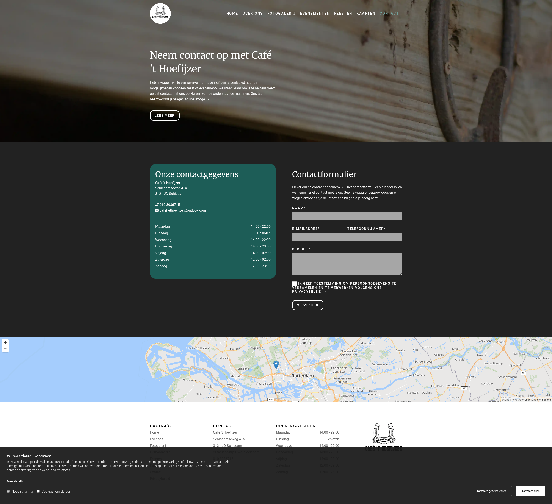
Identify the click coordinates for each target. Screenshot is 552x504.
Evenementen (315, 13)
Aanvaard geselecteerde (491, 491)
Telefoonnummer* (366, 229)
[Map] (276, 369)
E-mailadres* (306, 229)
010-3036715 (170, 205)
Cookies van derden (56, 491)
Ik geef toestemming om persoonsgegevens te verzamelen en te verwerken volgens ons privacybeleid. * (344, 287)
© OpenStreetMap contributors (533, 399)
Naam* (299, 208)
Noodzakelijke (22, 491)
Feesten (343, 13)
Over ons (253, 13)
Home (232, 13)
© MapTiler (508, 399)
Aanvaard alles (530, 491)
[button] (165, 115)
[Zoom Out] (5, 349)
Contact (389, 13)
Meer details (15, 481)
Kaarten (365, 13)
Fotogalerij (281, 13)
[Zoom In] (5, 342)
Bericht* (301, 249)
